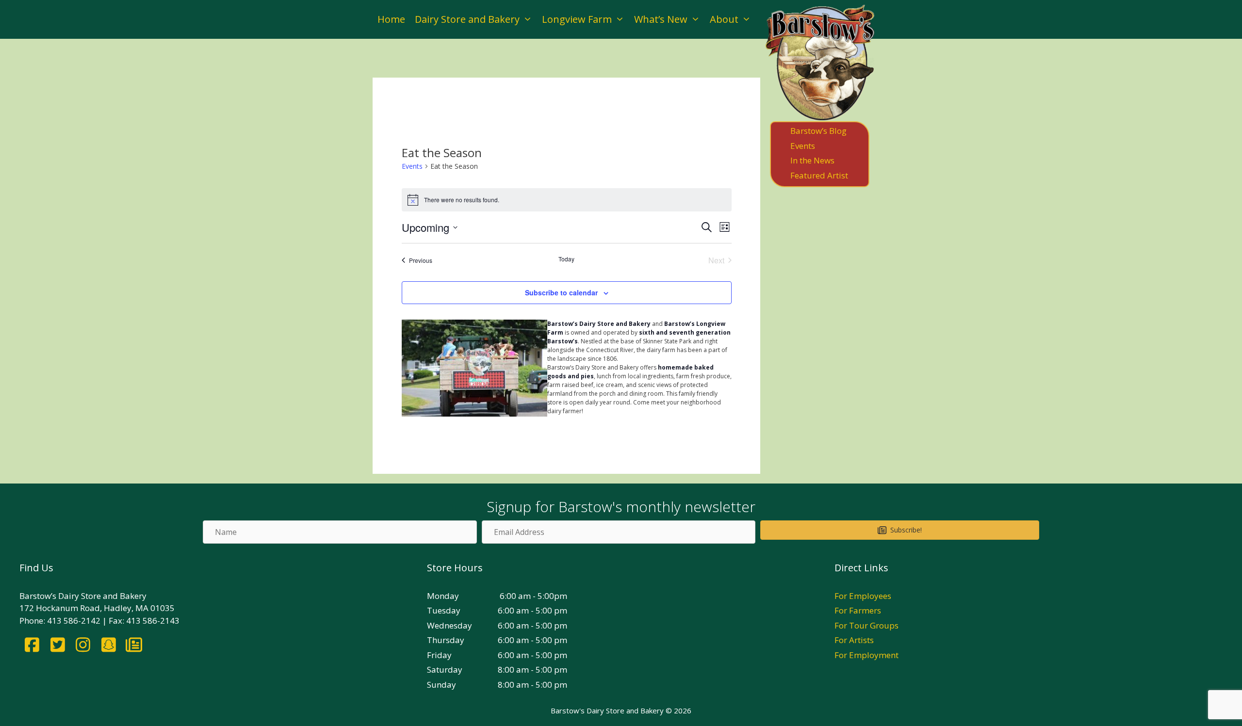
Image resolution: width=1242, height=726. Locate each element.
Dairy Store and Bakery (467, 19)
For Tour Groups (866, 625)
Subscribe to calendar (561, 292)
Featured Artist (819, 175)
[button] (899, 530)
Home (391, 19)
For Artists (854, 639)
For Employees (862, 595)
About (724, 19)
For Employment (866, 655)
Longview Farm (577, 19)
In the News (812, 160)
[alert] (567, 199)
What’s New (660, 19)
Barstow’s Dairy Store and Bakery (599, 324)
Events (412, 166)
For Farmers (857, 610)
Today (566, 259)
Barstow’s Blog (818, 130)
